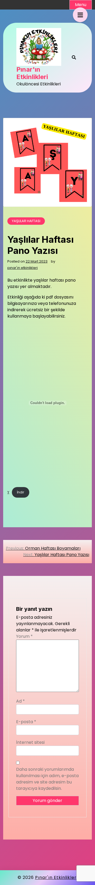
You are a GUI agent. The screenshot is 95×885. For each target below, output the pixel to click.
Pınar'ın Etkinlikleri (32, 73)
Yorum (24, 636)
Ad (20, 701)
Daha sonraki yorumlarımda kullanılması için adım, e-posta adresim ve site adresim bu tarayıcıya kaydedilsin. (47, 778)
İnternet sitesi (30, 742)
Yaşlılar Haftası (26, 220)
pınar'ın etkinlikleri (22, 267)
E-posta (26, 722)
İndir (20, 492)
